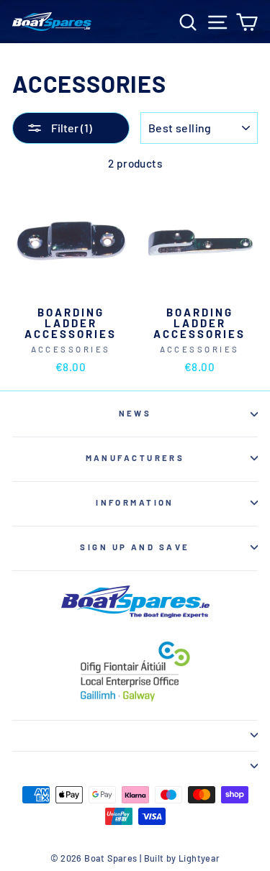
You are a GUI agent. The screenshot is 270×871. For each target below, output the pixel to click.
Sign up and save (134, 547)
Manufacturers (135, 457)
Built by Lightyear (182, 858)
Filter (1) (70, 127)
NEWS (135, 413)
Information (135, 502)
